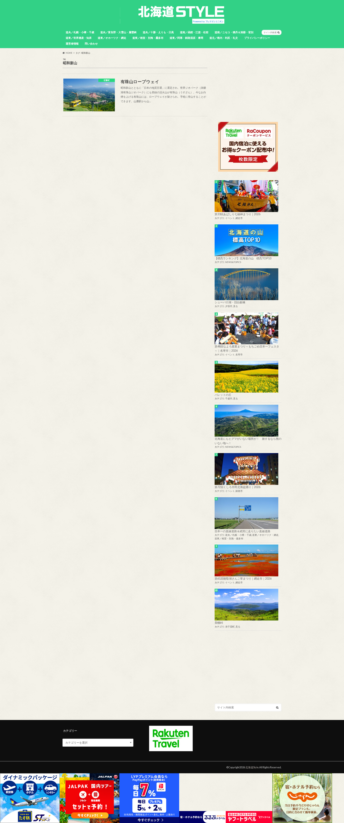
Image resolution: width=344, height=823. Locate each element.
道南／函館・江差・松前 (194, 32)
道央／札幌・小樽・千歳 (80, 32)
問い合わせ (91, 43)
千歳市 (228, 398)
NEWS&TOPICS (233, 262)
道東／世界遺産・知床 (79, 37)
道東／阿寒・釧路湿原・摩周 (186, 37)
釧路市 (239, 491)
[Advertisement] (248, 86)
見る (235, 306)
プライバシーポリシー (257, 37)
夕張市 (228, 306)
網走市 (239, 218)
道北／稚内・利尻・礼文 (223, 37)
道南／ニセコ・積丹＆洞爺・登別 (234, 32)
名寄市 (239, 354)
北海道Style (252, 767)
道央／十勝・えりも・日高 (158, 32)
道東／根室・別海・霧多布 (147, 37)
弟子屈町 (230, 626)
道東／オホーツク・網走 (112, 37)
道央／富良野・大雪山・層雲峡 (118, 32)
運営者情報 (72, 43)
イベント (230, 218)
